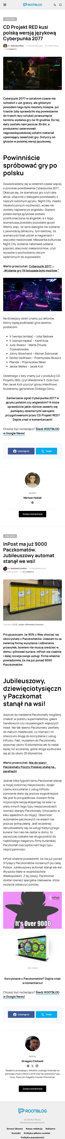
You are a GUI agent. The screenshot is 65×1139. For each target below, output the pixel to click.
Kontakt (16, 1133)
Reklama (50, 1128)
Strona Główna (15, 1128)
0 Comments (12, 49)
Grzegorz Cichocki (32, 1061)
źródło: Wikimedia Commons (31, 624)
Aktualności (10, 19)
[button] (4, 5)
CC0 (15, 624)
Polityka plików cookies (37, 1133)
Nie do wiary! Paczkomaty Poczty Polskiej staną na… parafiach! (29, 767)
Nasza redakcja (34, 1128)
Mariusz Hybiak (32, 497)
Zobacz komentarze (32, 514)
